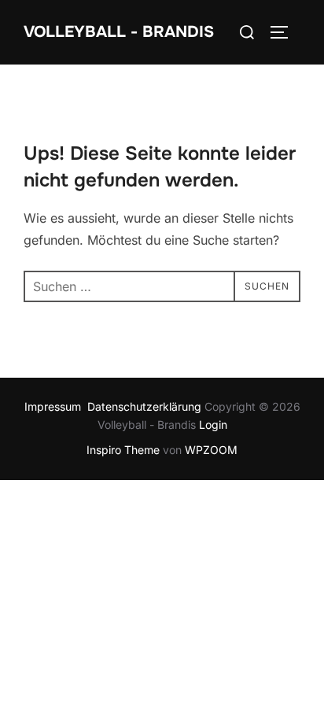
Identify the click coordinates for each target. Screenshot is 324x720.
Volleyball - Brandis (119, 32)
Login (213, 424)
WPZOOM (211, 449)
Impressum (55, 406)
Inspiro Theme (123, 449)
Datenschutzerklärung (145, 406)
